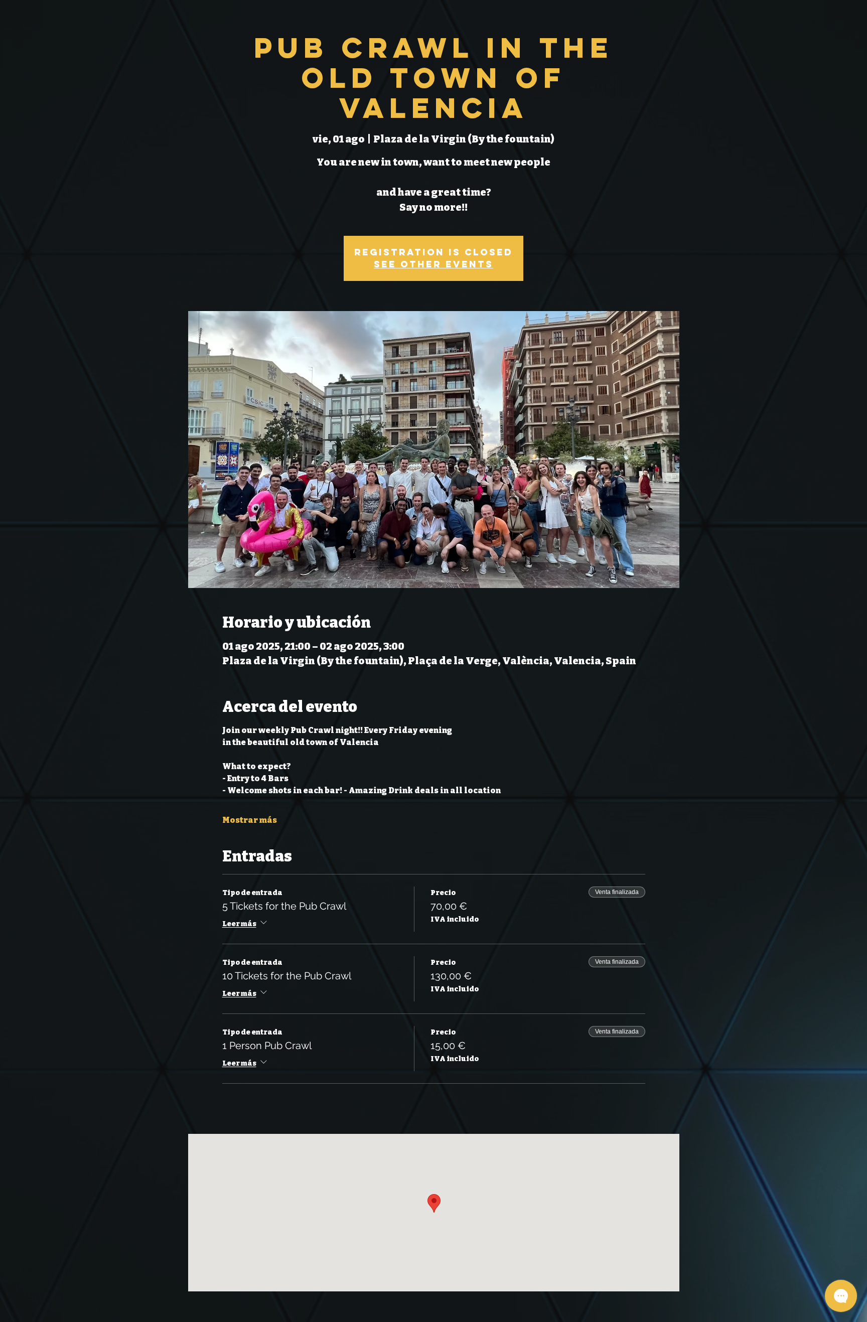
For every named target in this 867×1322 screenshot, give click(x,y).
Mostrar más (249, 820)
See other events (433, 264)
